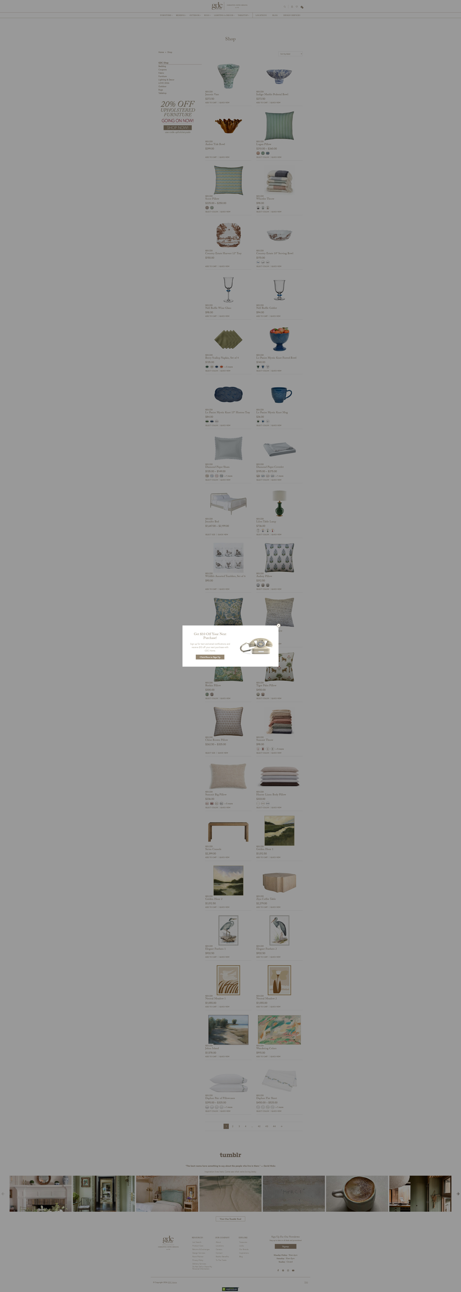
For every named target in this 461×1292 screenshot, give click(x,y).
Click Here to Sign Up (210, 657)
